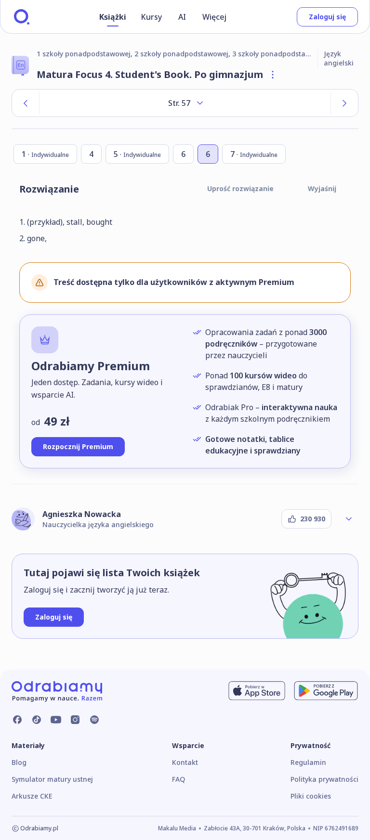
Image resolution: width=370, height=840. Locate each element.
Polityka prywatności (324, 779)
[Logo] (21, 16)
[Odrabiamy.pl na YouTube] (56, 719)
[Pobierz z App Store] (257, 690)
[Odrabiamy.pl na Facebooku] (17, 719)
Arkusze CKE (32, 796)
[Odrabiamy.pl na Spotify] (94, 719)
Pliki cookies (311, 796)
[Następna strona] (344, 103)
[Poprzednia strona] (25, 103)
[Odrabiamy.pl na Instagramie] (75, 719)
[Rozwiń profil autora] (348, 519)
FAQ (178, 779)
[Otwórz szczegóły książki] (272, 74)
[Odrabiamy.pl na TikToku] (36, 719)
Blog (19, 762)
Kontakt (185, 762)
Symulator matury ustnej (52, 779)
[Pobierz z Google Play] (325, 690)
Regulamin (308, 762)
